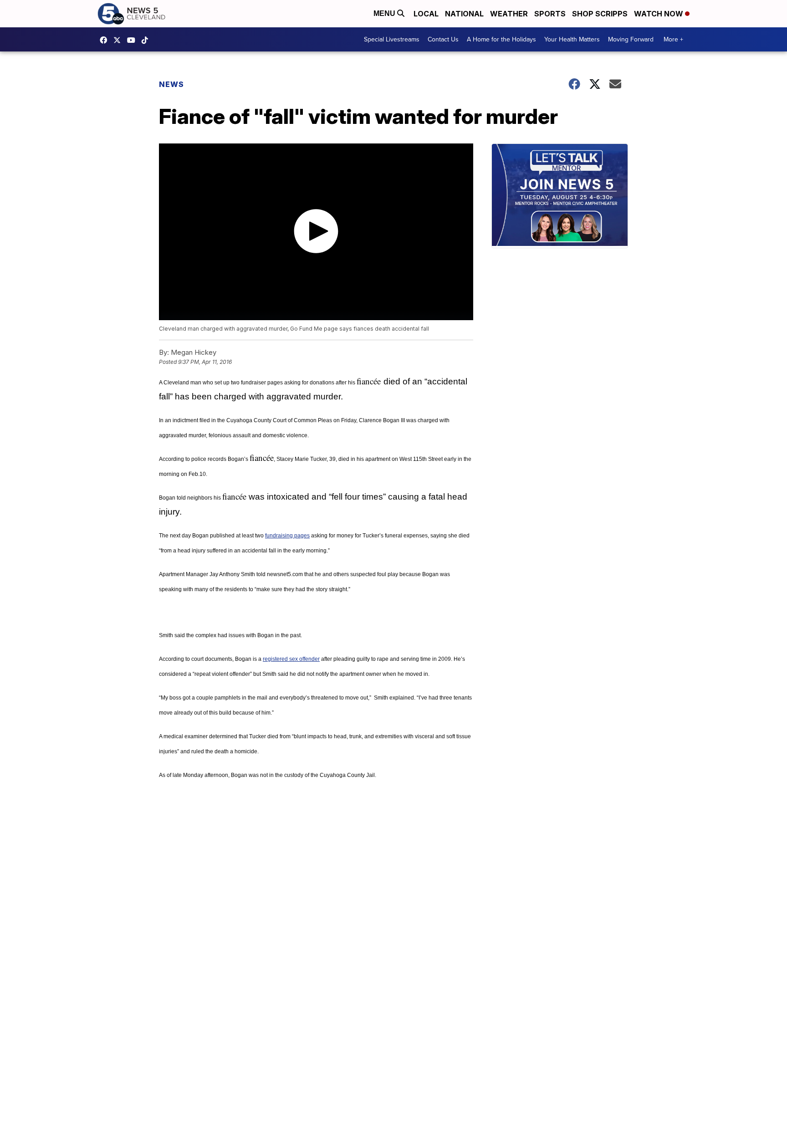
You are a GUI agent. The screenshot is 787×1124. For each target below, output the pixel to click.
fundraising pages (287, 535)
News (171, 84)
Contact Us (443, 39)
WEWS (119, 40)
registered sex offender (291, 659)
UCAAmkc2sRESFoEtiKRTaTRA (133, 40)
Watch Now (659, 13)
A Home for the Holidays (501, 39)
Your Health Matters (572, 39)
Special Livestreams (391, 39)
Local (426, 13)
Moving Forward (631, 39)
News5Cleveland (106, 40)
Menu (385, 13)
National (464, 13)
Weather (509, 13)
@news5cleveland (147, 40)
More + (673, 39)
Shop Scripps (600, 13)
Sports (550, 13)
